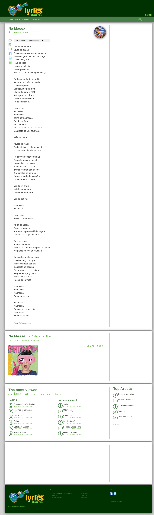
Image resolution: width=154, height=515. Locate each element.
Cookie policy (85, 495)
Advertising (84, 497)
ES (146, 15)
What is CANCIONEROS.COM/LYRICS (62, 493)
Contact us (54, 495)
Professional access (116, 501)
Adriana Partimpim (24, 32)
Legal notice (84, 493)
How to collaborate (56, 497)
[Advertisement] (131, 350)
